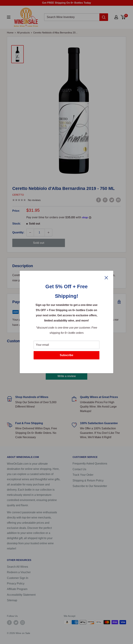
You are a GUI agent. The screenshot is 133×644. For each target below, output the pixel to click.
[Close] (106, 277)
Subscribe (66, 355)
